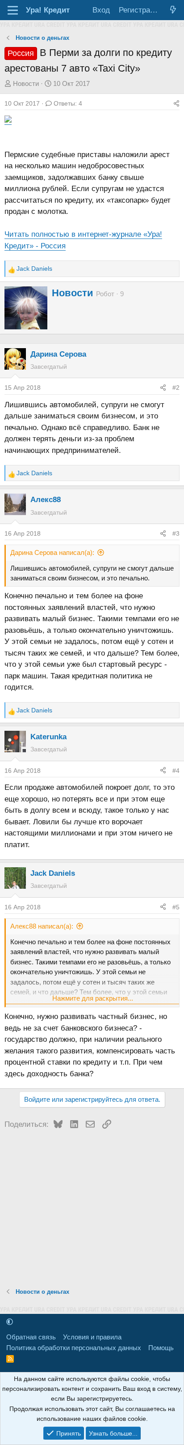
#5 (176, 907)
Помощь (161, 1347)
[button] (9, 1321)
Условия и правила (92, 1337)
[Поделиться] (176, 103)
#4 (176, 770)
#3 (176, 533)
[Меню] (13, 10)
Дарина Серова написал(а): (52, 552)
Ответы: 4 (68, 103)
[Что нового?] (172, 10)
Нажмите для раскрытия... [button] (92, 998)
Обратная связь (31, 1337)
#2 (176, 387)
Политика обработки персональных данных (73, 1347)
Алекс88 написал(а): (41, 926)
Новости (26, 83)
